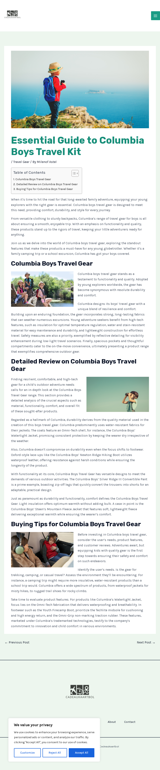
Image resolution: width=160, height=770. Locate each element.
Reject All (55, 752)
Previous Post (17, 642)
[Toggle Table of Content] (73, 173)
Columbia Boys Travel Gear (33, 179)
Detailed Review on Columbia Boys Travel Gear (47, 184)
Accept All (81, 752)
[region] (54, 740)
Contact (129, 722)
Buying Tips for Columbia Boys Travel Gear (44, 189)
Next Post (146, 642)
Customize (27, 752)
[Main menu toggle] (155, 15)
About (112, 722)
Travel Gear (21, 162)
